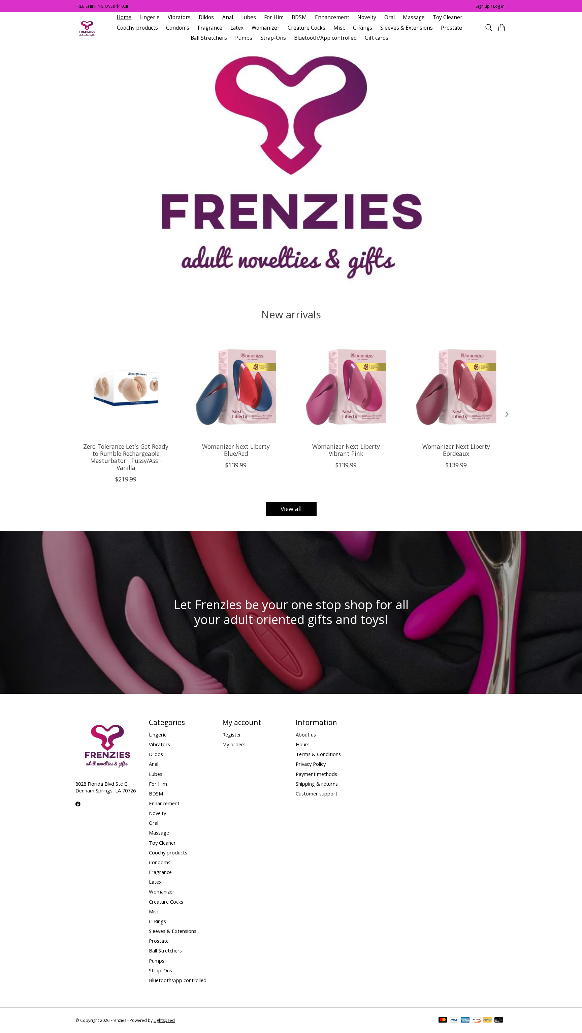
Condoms (177, 27)
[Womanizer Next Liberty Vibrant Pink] (346, 387)
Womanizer (266, 27)
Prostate (451, 27)
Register (231, 734)
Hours (303, 744)
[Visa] (454, 1020)
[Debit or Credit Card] (498, 1020)
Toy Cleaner (447, 17)
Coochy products (137, 27)
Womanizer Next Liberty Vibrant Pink (346, 450)
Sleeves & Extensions (406, 27)
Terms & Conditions (318, 754)
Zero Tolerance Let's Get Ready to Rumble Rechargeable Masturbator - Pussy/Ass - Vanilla (125, 457)
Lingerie (149, 17)
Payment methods (316, 774)
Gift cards (376, 37)
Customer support (316, 793)
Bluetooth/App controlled (325, 37)
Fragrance (210, 27)
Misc (339, 27)
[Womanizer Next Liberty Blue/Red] (236, 387)
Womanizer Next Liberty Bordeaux (456, 450)
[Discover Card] (476, 1020)
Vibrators (179, 17)
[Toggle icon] (488, 28)
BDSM (299, 17)
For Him (274, 17)
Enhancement (332, 17)
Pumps (243, 37)
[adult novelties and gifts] (87, 28)
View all (291, 509)
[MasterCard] (443, 1020)
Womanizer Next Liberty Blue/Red (236, 450)
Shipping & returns (317, 783)
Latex (237, 27)
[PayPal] (487, 1020)
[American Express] (465, 1020)
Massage (414, 17)
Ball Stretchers (209, 37)
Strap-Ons (273, 37)
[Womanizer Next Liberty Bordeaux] (456, 387)
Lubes (248, 17)
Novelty (366, 17)
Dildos (206, 17)
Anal (227, 17)
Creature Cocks (306, 27)
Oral (389, 17)
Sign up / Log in (490, 6)
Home (124, 17)
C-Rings (362, 27)
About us (306, 734)
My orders (234, 744)
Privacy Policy (311, 763)
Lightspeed (164, 1020)
